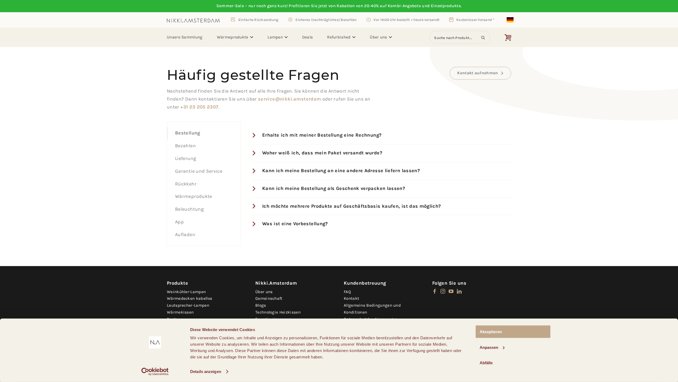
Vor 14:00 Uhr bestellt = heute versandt (406, 20)
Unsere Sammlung (185, 37)
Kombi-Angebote (404, 5)
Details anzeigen (205, 371)
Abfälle (486, 363)
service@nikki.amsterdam (289, 99)
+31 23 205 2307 (199, 107)
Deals (307, 37)
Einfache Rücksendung (258, 20)
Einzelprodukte (446, 5)
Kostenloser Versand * (475, 20)
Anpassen (489, 347)
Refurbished (338, 37)
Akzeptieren (491, 331)
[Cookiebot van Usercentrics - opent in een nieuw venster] (155, 372)
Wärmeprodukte (232, 37)
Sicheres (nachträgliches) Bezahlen (325, 20)
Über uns (378, 37)
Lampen (275, 37)
